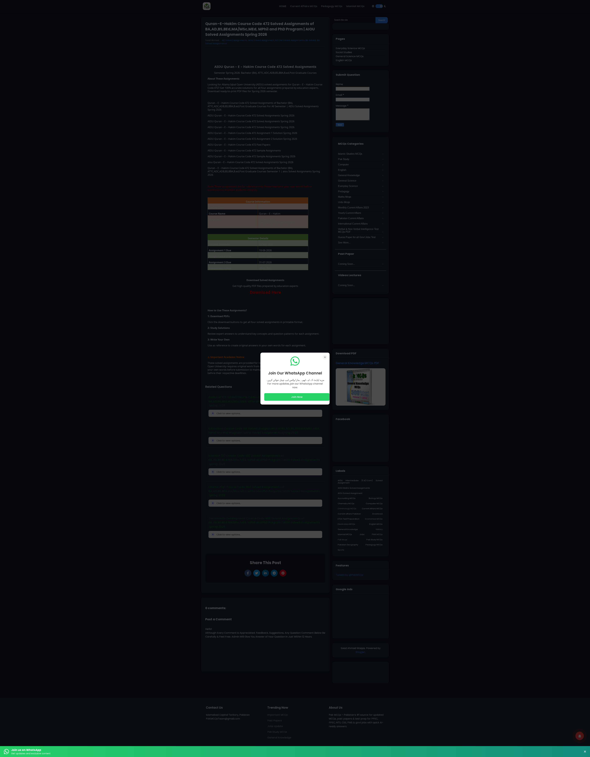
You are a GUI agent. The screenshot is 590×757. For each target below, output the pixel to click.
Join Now (297, 397)
